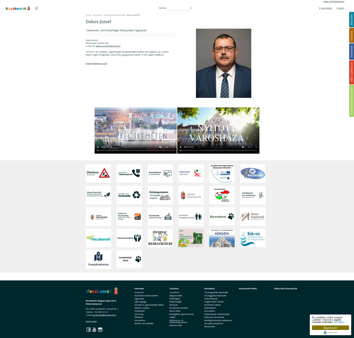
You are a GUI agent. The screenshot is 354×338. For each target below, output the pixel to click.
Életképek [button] (138, 317)
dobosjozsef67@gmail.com (108, 46)
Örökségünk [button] (174, 298)
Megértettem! (330, 327)
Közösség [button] (138, 314)
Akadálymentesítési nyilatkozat (218, 320)
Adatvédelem (210, 308)
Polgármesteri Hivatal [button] (213, 301)
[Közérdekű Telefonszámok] (129, 173)
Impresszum (91, 321)
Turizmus (174, 288)
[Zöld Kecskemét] (98, 238)
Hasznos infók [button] (175, 325)
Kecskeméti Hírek (248, 288)
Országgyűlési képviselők (215, 295)
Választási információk (285, 288)
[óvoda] (160, 238)
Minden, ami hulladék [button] (143, 323)
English (340, 8)
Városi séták (174, 311)
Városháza (209, 288)
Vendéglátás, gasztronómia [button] (181, 314)
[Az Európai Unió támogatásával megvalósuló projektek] (222, 173)
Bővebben (339, 322)
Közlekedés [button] (139, 311)
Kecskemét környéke (178, 308)
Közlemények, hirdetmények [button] (217, 314)
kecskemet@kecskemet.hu (104, 315)
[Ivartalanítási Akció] (129, 259)
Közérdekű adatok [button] (212, 305)
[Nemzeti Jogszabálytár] (191, 195)
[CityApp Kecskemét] (98, 216)
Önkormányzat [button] (211, 298)
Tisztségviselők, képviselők (216, 292)
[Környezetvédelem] (129, 238)
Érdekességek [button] (175, 301)
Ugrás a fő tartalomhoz (333, 1)
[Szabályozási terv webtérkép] (253, 195)
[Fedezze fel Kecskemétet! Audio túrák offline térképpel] (129, 216)
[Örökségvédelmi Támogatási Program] (160, 195)
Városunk (139, 288)
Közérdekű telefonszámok (146, 295)
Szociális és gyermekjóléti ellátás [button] (149, 305)
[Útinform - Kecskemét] (98, 173)
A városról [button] (139, 292)
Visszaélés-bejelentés (213, 323)
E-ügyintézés (325, 8)
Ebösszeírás (209, 326)
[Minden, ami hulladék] (129, 195)
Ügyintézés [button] (139, 298)
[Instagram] (100, 329)
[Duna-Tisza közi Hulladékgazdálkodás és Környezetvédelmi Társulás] (98, 195)
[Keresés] (191, 8)
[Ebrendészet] (222, 216)
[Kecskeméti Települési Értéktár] (160, 216)
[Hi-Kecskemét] (253, 173)
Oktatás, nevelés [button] (141, 308)
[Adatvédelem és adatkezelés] (160, 173)
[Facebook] (89, 329)
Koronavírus (139, 320)
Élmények (173, 305)
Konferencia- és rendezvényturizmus (178, 321)
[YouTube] (94, 329)
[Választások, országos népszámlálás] (222, 195)
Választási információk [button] (214, 317)
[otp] (191, 238)
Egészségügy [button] (140, 301)
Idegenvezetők (175, 295)
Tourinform (174, 292)
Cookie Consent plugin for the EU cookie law (330, 332)
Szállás (172, 317)
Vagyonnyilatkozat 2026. (96, 63)
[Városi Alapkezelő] (253, 216)
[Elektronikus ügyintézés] (191, 173)
